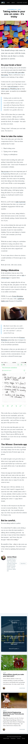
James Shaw (11, 557)
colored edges (5, 278)
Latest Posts (6, 738)
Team (19, 9)
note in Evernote (13, 86)
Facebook (13, 738)
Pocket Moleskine (17, 296)
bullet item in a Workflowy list (10, 89)
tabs (23, 275)
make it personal (20, 202)
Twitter (18, 738)
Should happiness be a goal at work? (14, 631)
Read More (23, 563)
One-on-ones (5, 171)
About (13, 2)
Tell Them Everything (12, 736)
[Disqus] (14, 592)
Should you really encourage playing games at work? (14, 637)
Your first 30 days (22, 2)
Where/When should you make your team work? (14, 643)
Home (8, 2)
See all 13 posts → (14, 648)
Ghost (23, 738)
